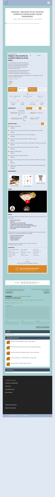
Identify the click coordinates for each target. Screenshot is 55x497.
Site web (37, 321)
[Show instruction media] (42, 124)
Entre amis (20, 19)
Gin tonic (12, 221)
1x (40, 108)
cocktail (10, 243)
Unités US (35, 108)
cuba (33, 243)
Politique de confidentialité (11, 383)
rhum (13, 243)
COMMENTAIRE (8, 305)
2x (42, 108)
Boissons (15, 19)
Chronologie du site (9, 389)
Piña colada (13, 228)
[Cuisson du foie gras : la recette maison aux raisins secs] (8, 358)
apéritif (11, 244)
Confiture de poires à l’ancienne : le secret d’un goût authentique (26, 346)
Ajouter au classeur (33, 89)
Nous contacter (8, 392)
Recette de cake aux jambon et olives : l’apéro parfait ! (23, 341)
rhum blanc (28, 243)
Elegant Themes (13, 415)
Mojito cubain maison (15, 220)
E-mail (22, 321)
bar (18, 244)
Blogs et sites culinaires (10, 408)
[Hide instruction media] (45, 124)
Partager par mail (23, 89)
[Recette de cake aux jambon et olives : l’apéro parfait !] (8, 342)
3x (45, 108)
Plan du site (8, 386)
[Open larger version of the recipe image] (38, 63)
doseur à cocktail (40, 183)
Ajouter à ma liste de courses (42, 89)
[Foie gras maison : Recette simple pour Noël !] (8, 364)
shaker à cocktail (14, 185)
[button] (8, 79)
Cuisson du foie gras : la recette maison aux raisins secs (23, 357)
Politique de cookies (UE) (11, 404)
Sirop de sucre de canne (20, 243)
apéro (15, 244)
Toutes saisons (30, 19)
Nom (6, 321)
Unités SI (29, 108)
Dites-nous (22, 269)
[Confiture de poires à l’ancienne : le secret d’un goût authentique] (8, 347)
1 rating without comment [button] (25, 296)
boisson (20, 244)
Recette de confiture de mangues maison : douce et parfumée (25, 352)
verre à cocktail (27, 186)
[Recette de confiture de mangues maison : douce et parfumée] (8, 353)
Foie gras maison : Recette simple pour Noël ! (21, 363)
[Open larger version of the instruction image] (12, 128)
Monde (24, 19)
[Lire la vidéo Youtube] (27, 201)
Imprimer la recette (13, 89)
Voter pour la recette (9, 302)
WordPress (26, 415)
